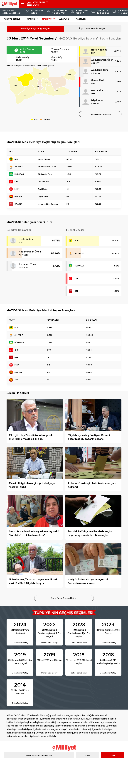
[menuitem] (25, 95)
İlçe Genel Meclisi (92, 29)
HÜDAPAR (96, 73)
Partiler (81, 19)
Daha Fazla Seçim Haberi (64, 598)
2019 (87, 755)
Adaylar (64, 19)
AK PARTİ (95, 63)
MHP (93, 93)
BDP (93, 53)
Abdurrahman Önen (102, 60)
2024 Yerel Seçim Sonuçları (39, 755)
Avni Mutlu (97, 90)
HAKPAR (95, 103)
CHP (93, 83)
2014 (112, 755)
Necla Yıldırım (99, 50)
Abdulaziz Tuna (99, 70)
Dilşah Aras (97, 100)
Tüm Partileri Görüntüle (100, 114)
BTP (77, 291)
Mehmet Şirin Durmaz (48, 204)
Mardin (31, 19)
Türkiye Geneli (12, 19)
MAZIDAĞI (47, 19)
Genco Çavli (97, 80)
